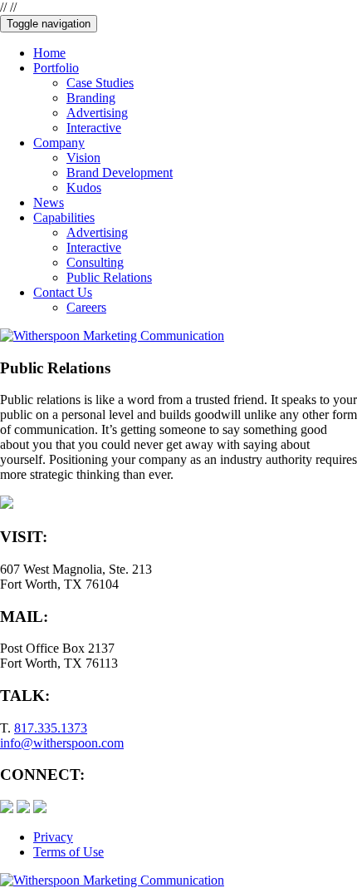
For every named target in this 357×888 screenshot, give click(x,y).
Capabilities (64, 217)
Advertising (97, 113)
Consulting (95, 262)
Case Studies (100, 83)
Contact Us (62, 292)
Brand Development (119, 172)
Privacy (53, 837)
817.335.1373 (50, 728)
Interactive (93, 128)
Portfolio (56, 68)
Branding (90, 98)
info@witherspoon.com (62, 743)
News (48, 202)
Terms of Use (68, 852)
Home (49, 53)
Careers (86, 307)
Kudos (83, 187)
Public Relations (109, 277)
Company (59, 143)
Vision (83, 157)
